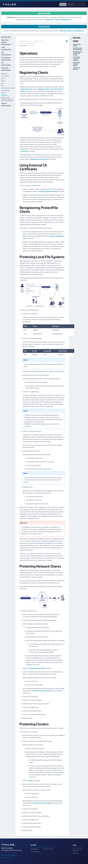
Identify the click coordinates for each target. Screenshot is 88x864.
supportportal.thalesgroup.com (9, 855)
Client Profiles (5, 76)
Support (33, 845)
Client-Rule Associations (8, 88)
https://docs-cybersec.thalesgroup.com (59, 20)
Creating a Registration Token (47, 191)
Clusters (3, 93)
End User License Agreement (77, 850)
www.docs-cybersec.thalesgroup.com (72, 31)
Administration (6, 37)
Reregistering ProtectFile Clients (77, 53)
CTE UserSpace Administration (6, 59)
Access (3, 81)
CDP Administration (6, 54)
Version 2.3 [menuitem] (32, 46)
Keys (2, 83)
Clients (3, 78)
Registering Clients (76, 45)
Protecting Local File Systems (41, 691)
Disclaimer (76, 853)
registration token (26, 89)
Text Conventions (35, 851)
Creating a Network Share (36, 668)
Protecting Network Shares (76, 64)
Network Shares (5, 90)
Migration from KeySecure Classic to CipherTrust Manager (7, 99)
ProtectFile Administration (6, 69)
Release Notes (35, 849)
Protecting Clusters (76, 68)
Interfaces (4, 73)
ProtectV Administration (6, 104)
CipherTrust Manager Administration (6, 42)
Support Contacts (48, 849)
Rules (2, 85)
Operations (4, 95)
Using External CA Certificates (39, 159)
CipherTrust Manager (25, 41)
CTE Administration (6, 64)
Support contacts (6, 857)
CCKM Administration (6, 48)
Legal (75, 845)
